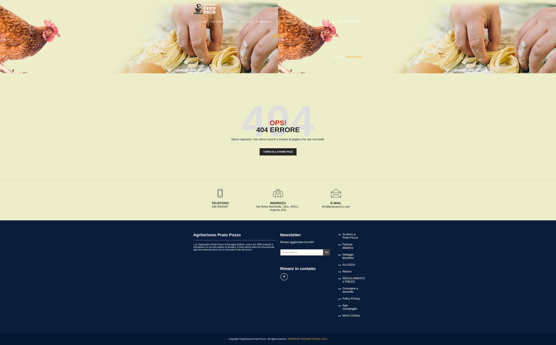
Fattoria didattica (347, 246)
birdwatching (264, 22)
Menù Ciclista (351, 315)
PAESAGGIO (307, 22)
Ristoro (347, 271)
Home (204, 22)
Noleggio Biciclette (348, 256)
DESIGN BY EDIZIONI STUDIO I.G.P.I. (307, 339)
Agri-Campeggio (349, 307)
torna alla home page (278, 152)
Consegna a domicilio (350, 290)
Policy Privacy (351, 298)
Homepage (337, 57)
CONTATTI (322, 22)
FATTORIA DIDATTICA (286, 22)
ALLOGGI (232, 22)
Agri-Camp (247, 22)
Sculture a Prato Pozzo (350, 236)
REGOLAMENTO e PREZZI (352, 280)
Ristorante (217, 22)
